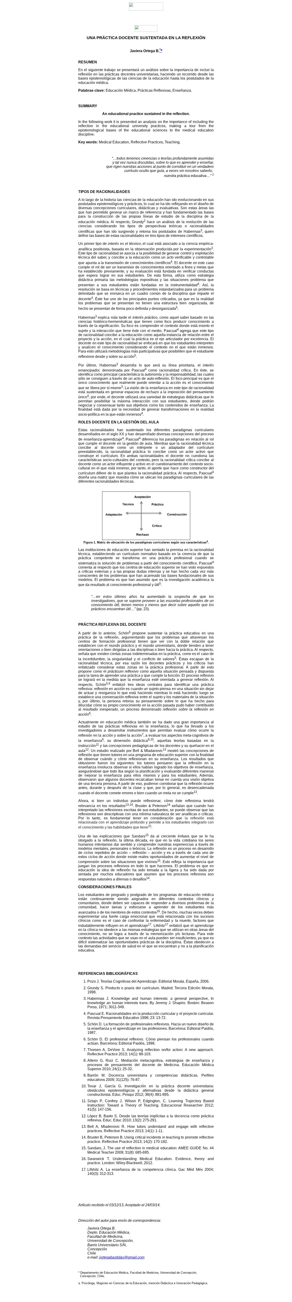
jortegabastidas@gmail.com (121, 1257)
